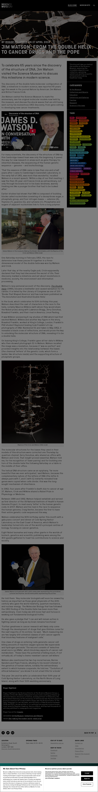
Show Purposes (87, 784)
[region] (49, 779)
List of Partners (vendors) (52, 778)
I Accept (87, 773)
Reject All (87, 778)
